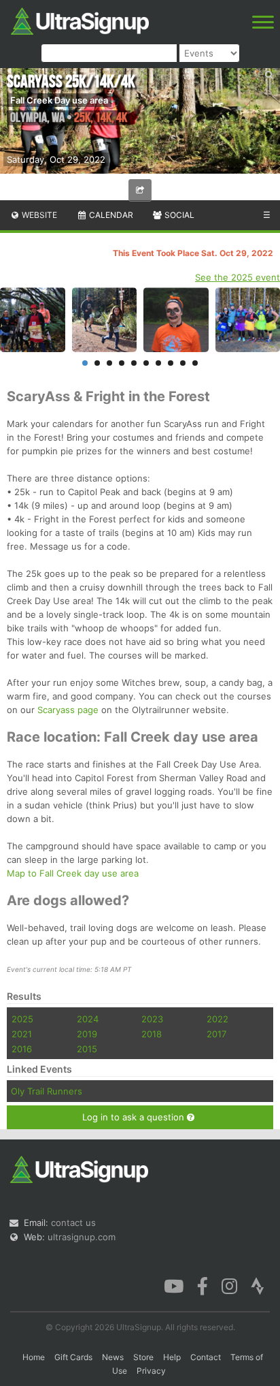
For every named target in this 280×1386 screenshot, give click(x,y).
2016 (22, 1048)
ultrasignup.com (82, 1236)
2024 (88, 1018)
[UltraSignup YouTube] (173, 1285)
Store (143, 1357)
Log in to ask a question (134, 1117)
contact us (73, 1222)
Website (38, 215)
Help (172, 1357)
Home (33, 1357)
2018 (151, 1033)
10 (195, 363)
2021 (22, 1033)
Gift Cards (73, 1357)
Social (178, 215)
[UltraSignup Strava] (257, 1285)
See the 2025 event (237, 277)
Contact (205, 1357)
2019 (87, 1033)
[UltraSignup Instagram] (229, 1285)
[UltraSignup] (80, 20)
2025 (22, 1018)
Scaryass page (68, 709)
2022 (217, 1018)
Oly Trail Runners (46, 1091)
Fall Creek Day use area (59, 100)
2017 (216, 1033)
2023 (152, 1018)
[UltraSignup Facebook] (202, 1285)
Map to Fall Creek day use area (73, 873)
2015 (87, 1048)
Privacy (151, 1371)
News (113, 1357)
